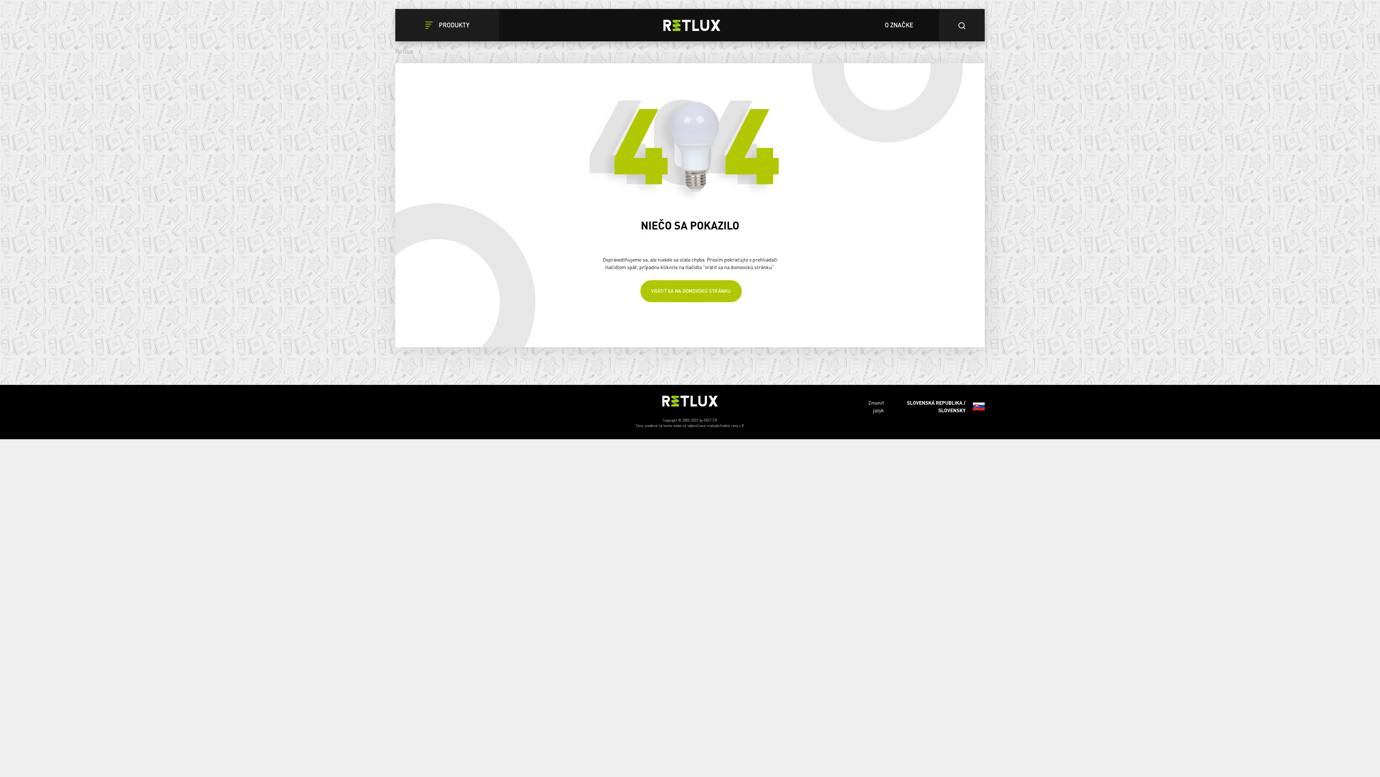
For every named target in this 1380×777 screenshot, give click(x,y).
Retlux (404, 51)
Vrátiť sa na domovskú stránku (691, 293)
